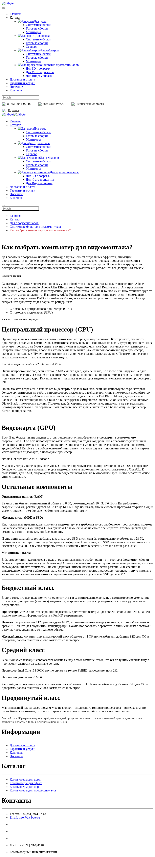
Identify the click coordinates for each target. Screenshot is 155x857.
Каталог (15, 125)
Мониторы (33, 32)
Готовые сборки (37, 28)
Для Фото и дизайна (40, 72)
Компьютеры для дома (25, 779)
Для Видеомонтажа (39, 75)
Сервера (31, 46)
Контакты (16, 90)
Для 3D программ (38, 68)
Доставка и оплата (22, 79)
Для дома (40, 21)
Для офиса (42, 35)
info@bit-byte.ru (53, 103)
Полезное (16, 86)
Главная (15, 14)
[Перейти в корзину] (3, 110)
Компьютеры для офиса (26, 783)
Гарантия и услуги (22, 83)
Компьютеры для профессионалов (33, 790)
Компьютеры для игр (24, 786)
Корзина (13, 110)
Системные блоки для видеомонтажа (35, 226)
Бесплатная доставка (90, 103)
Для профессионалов (64, 65)
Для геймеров (49, 50)
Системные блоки (38, 24)
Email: (25, 817)
